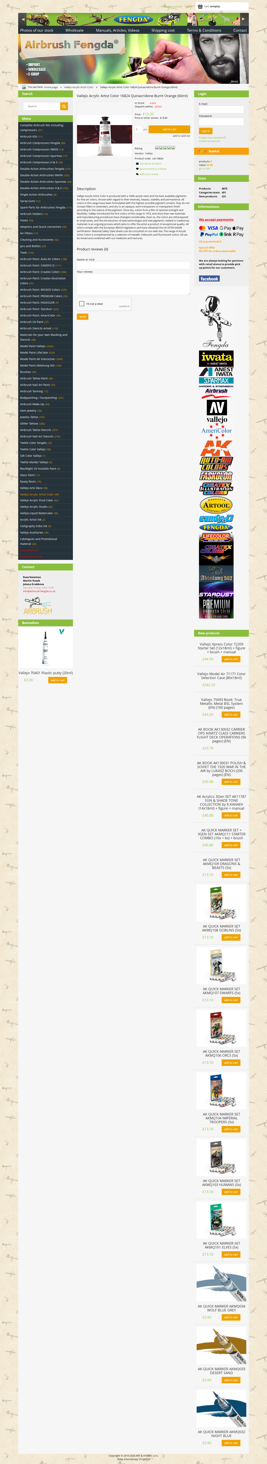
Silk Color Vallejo (31, 456)
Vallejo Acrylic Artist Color (37, 494)
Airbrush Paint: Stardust (36, 309)
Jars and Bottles (30, 246)
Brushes (25, 372)
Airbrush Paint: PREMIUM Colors (41, 296)
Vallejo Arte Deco (31, 488)
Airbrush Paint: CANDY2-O (37, 265)
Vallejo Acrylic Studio (33, 507)
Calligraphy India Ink (33, 526)
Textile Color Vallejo (33, 449)
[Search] (64, 106)
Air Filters (26, 233)
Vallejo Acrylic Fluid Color (36, 500)
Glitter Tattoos (29, 423)
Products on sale (31, 556)
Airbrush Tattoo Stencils (35, 430)
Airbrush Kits (28, 136)
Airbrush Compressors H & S (38, 162)
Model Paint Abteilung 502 (37, 365)
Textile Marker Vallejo (34, 462)
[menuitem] (36, 31)
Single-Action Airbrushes (36, 194)
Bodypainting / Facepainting (38, 398)
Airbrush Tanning (31, 391)
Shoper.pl (144, 1459)
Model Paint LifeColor (34, 352)
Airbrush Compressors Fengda (40, 143)
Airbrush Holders (31, 214)
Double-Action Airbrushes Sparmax (43, 181)
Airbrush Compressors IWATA (39, 149)
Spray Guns (27, 201)
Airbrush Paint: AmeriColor (37, 315)
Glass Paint (27, 475)
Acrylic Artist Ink (30, 519)
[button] (148, 163)
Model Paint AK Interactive (37, 359)
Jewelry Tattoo (29, 417)
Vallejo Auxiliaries (31, 532)
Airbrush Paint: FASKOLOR (37, 302)
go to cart (204, 168)
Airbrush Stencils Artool (35, 328)
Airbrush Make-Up (32, 404)
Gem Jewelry (28, 410)
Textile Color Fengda (33, 443)
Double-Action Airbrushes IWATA (41, 175)
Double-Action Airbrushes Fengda (42, 169)
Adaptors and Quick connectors (40, 227)
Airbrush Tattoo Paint (34, 378)
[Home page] (133, 47)
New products (29, 550)
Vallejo (149, 153)
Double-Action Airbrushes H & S (41, 188)
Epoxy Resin (28, 481)
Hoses (24, 220)
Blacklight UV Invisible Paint (38, 468)
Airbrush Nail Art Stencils (36, 436)
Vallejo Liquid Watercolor (36, 513)
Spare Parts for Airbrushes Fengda (42, 207)
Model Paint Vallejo (32, 346)
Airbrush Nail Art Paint (35, 385)
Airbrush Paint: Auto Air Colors (40, 259)
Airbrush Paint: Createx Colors (40, 272)
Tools (23, 252)
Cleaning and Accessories (37, 239)
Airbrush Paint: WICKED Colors (40, 289)
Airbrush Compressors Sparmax (41, 156)
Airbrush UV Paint (31, 322)
